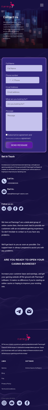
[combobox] (9, 80)
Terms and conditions (13, 138)
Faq (3, 378)
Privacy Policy (6, 383)
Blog (3, 373)
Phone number (12, 75)
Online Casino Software (33, 368)
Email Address (12, 87)
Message (9, 111)
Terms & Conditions (8, 389)
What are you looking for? (16, 99)
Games (4, 368)
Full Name (10, 63)
